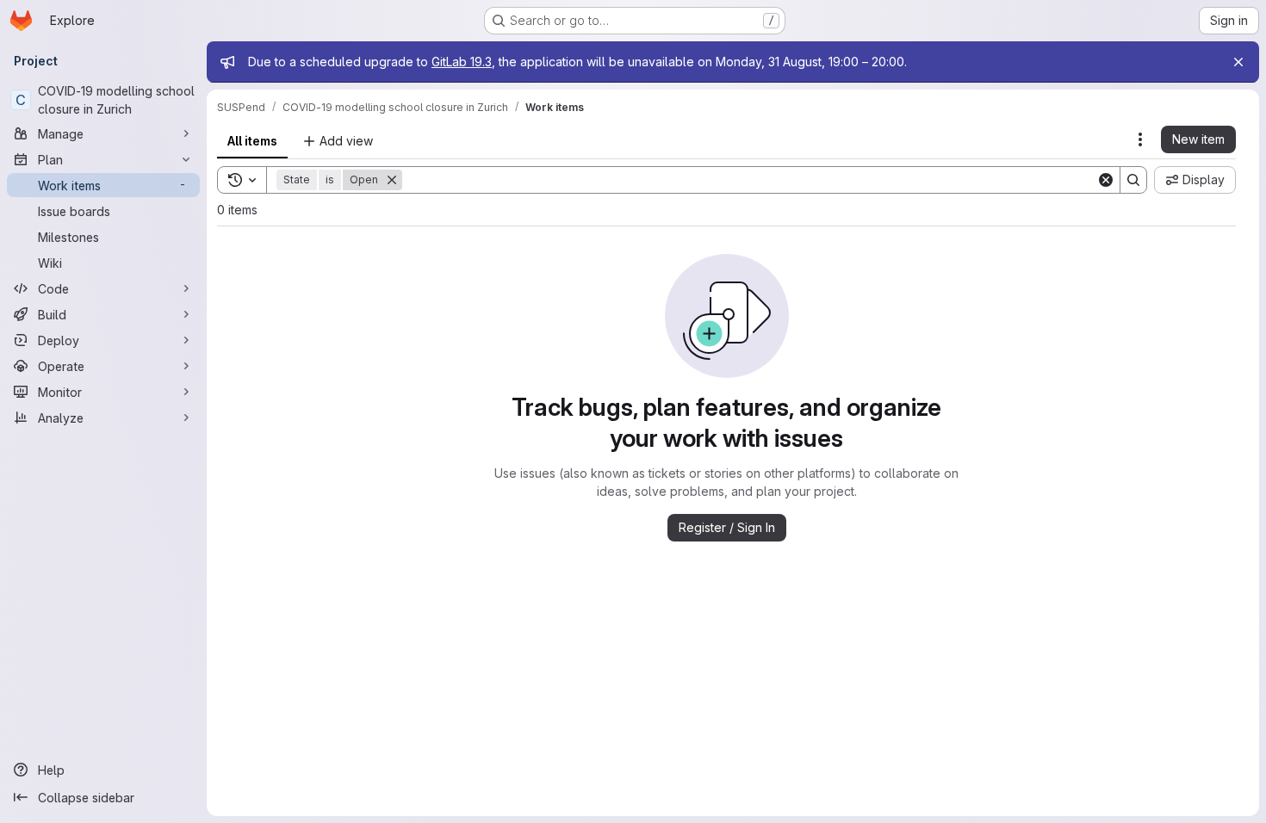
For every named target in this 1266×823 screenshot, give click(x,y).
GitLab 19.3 (461, 61)
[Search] (1133, 180)
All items (252, 140)
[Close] (1238, 62)
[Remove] (392, 180)
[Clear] (1105, 180)
